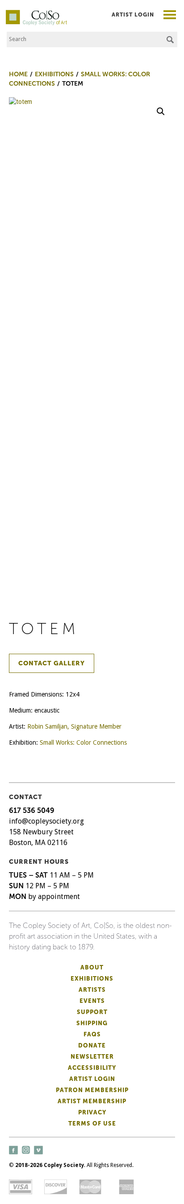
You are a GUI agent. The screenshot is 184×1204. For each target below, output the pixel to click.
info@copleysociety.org (46, 821)
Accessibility (92, 1067)
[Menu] (170, 15)
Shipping (92, 1023)
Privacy (92, 1112)
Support (92, 1012)
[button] (161, 111)
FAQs (92, 1034)
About (92, 967)
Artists (92, 989)
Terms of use (92, 1123)
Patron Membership (92, 1090)
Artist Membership (92, 1101)
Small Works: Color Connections (83, 742)
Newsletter (92, 1056)
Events (92, 1001)
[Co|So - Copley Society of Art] (36, 13)
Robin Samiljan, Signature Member (74, 726)
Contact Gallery (51, 663)
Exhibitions (92, 978)
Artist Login (133, 15)
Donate (92, 1045)
